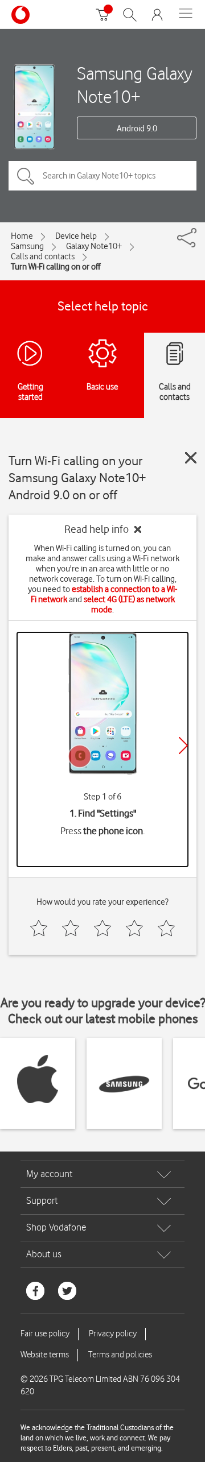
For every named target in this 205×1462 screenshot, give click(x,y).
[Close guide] (190, 457)
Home (22, 236)
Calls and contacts (43, 256)
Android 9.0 (137, 128)
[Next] (183, 745)
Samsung (27, 246)
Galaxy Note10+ (94, 246)
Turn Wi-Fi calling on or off (55, 267)
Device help (76, 236)
